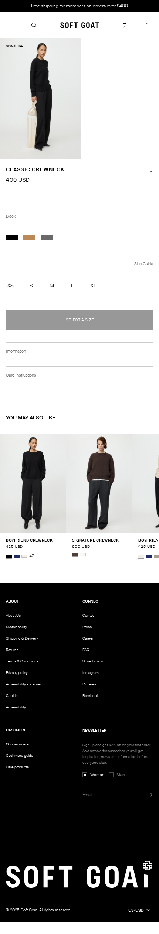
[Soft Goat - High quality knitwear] (79, 24)
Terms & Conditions (22, 661)
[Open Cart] (147, 24)
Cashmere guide (19, 755)
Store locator (92, 661)
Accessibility (16, 707)
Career (88, 638)
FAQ (85, 649)
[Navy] (17, 556)
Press (87, 626)
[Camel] (29, 237)
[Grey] (47, 237)
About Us (13, 615)
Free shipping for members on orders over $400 (79, 6)
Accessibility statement (25, 684)
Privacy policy (17, 672)
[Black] (12, 237)
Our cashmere (17, 744)
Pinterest (89, 684)
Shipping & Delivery (22, 638)
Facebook (90, 695)
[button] (34, 24)
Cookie (12, 696)
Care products (17, 767)
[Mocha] (75, 554)
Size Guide (143, 263)
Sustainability (16, 626)
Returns (12, 649)
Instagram (90, 672)
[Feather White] (83, 554)
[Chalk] (24, 556)
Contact (88, 615)
